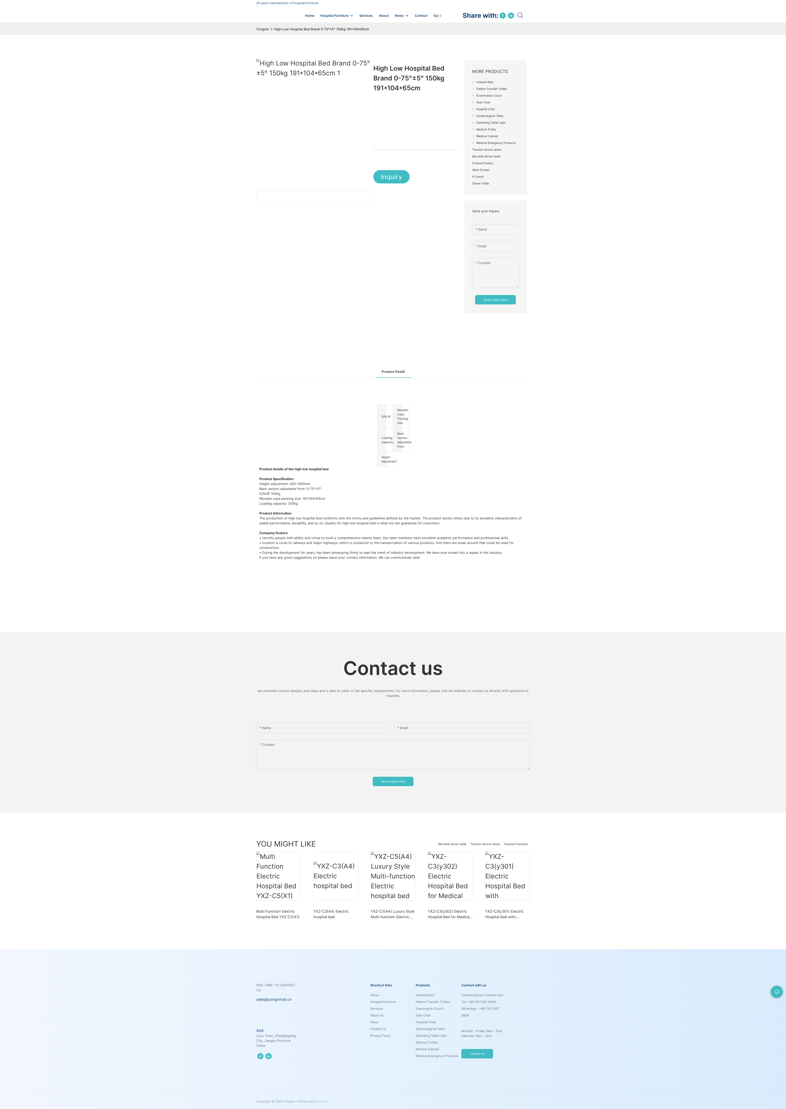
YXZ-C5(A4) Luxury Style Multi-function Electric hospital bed (392, 914)
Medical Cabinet (427, 1049)
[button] (440, 15)
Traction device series (485, 844)
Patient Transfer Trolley (433, 1002)
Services (376, 1009)
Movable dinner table (452, 844)
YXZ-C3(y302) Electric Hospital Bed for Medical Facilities (449, 914)
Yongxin (262, 29)
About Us (377, 1015)
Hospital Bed (425, 995)
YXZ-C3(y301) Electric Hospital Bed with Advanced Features (504, 914)
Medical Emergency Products (437, 1056)
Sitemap (323, 1101)
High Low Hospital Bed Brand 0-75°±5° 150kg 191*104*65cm (321, 29)
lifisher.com (305, 1101)
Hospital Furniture (516, 844)
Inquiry (391, 177)
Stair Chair (423, 1015)
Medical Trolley (427, 1042)
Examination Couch (430, 1009)
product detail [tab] (393, 372)
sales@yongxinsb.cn (274, 999)
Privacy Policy (380, 1036)
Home (374, 995)
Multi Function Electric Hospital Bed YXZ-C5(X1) (278, 914)
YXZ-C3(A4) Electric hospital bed (331, 914)
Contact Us (378, 1029)
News (374, 1022)
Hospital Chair (426, 1022)
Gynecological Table (430, 1029)
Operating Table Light (431, 1036)
